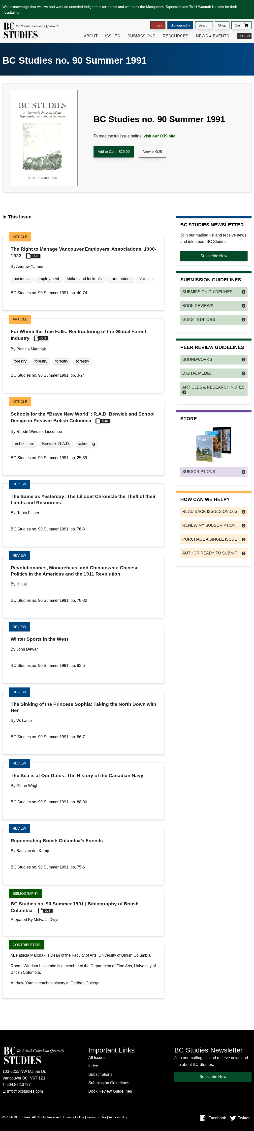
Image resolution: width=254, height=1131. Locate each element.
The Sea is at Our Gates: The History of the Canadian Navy (77, 775)
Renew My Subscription (209, 525)
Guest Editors (198, 319)
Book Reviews (197, 306)
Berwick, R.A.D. (56, 444)
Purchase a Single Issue (209, 539)
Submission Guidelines (207, 292)
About (91, 36)
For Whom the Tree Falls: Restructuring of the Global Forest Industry (78, 335)
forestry (20, 361)
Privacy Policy (73, 1117)
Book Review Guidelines (110, 1091)
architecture (24, 444)
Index (158, 25)
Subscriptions (198, 472)
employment (48, 279)
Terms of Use (96, 1117)
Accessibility (118, 1117)
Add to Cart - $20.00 (114, 152)
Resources (176, 36)
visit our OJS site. (160, 136)
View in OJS (152, 152)
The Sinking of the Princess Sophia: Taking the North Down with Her (83, 707)
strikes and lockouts (84, 279)
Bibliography (180, 25)
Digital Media (196, 373)
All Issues (96, 1057)
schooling (86, 444)
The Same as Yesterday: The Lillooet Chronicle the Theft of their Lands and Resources (83, 499)
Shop (222, 25)
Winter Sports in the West (39, 639)
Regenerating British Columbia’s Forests (57, 840)
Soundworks (197, 359)
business (22, 279)
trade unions (120, 279)
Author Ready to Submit (209, 553)
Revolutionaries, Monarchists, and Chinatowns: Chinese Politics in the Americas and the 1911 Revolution (75, 571)
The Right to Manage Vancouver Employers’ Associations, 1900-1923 (83, 252)
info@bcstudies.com (25, 1091)
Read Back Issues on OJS (209, 511)
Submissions (141, 36)
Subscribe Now (213, 256)
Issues (112, 36)
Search (204, 25)
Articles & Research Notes (213, 387)
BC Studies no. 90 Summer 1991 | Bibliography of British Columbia (75, 907)
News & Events (212, 36)
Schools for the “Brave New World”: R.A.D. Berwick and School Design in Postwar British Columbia (83, 417)
